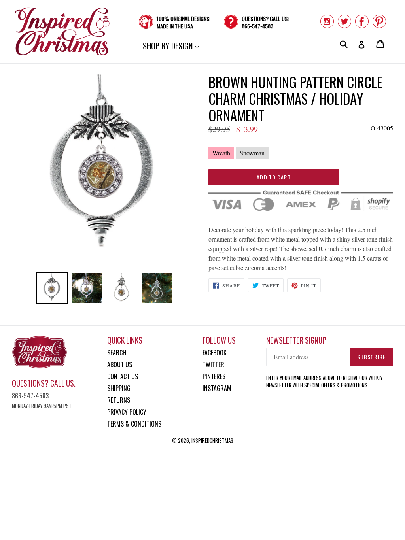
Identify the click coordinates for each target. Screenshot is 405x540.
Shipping (119, 388)
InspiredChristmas (212, 440)
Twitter (213, 364)
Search (116, 352)
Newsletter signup (296, 340)
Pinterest (215, 376)
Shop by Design (172, 46)
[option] (52, 288)
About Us (119, 364)
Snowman (252, 153)
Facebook (214, 352)
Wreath (221, 153)
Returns (118, 400)
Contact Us (122, 376)
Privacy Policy (126, 412)
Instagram (216, 388)
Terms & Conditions (134, 424)
